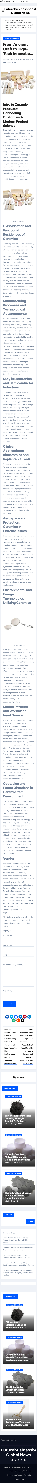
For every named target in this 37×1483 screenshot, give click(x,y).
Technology (28, 1475)
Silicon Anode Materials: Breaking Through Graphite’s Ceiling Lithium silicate (18, 1119)
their (14, 62)
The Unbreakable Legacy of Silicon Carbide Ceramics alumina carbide (18, 1197)
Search (8, 1215)
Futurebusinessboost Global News (20, 11)
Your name (7, 935)
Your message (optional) (13, 965)
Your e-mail (7, 945)
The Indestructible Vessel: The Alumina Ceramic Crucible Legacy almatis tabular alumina (18, 1272)
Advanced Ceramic (8, 1440)
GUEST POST (20, 1479)
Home (11, 1471)
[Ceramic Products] (18, 201)
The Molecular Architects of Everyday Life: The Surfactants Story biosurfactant (18, 1264)
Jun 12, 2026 (17, 1201)
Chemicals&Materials (11, 38)
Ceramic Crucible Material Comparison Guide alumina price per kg (17, 1158)
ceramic (30, 59)
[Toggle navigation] (3, 11)
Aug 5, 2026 (17, 1124)
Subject (6, 955)
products (7, 62)
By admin (6, 59)
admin (20, 1077)
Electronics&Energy (14, 1475)
